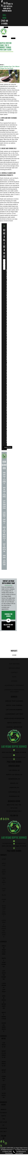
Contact (14, 672)
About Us (14, 659)
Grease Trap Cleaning (4, 478)
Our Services (14, 664)
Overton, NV (14, 787)
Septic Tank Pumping (4, 492)
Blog (14, 677)
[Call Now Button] (14, 1151)
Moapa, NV (14, 783)
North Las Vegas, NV (14, 774)
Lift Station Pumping (4, 504)
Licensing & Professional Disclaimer (14, 691)
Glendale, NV (14, 796)
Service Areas (14, 668)
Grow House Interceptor (4, 534)
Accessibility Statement (14, 685)
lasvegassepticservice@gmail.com (14, 757)
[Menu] (6, 27)
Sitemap (14, 681)
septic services (4, 143)
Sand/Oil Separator (4, 560)
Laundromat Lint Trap (4, 518)
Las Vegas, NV (14, 770)
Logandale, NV (14, 792)
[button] (2, 1)
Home (2, 64)
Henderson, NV (14, 779)
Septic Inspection (4, 547)
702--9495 (14, 762)
